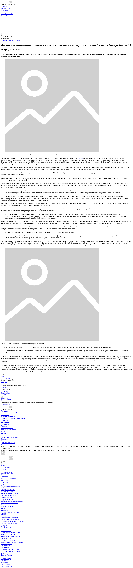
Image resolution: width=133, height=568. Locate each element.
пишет (80, 158)
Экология (4, 560)
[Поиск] (1, 463)
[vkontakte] (2, 27)
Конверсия (4, 510)
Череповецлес (6, 378)
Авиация (4, 426)
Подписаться (5, 404)
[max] (2, 22)
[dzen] (2, 30)
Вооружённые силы (8, 490)
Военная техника (7, 428)
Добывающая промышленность (12, 501)
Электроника (5, 564)
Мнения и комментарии (9, 518)
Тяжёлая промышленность (10, 40)
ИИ (2, 444)
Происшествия (6, 531)
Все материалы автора (9, 401)
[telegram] (2, 20)
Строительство (6, 546)
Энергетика (5, 439)
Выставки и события (8, 495)
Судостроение (6, 424)
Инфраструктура (7, 506)
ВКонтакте (5, 391)
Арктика (4, 484)
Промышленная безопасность (11, 533)
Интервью (4, 10)
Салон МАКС (6, 538)
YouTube (4, 395)
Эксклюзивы (5, 8)
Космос (3, 433)
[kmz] (11, 459)
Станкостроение (6, 544)
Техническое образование (10, 549)
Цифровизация (6, 559)
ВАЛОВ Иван (6, 399)
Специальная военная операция (12, 542)
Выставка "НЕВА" (7, 491)
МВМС (3, 514)
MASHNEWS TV (7, 14)
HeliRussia (4, 477)
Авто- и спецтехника (8, 430)
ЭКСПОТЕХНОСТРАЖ (9, 493)
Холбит (3, 376)
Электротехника (6, 566)
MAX (3, 384)
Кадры (3, 508)
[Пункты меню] (1, 34)
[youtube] (2, 25)
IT (1, 435)
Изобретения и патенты (9, 503)
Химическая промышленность (11, 557)
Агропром (4, 482)
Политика (4, 525)
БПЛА (3, 431)
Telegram (4, 382)
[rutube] (2, 32)
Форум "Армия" (6, 555)
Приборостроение (7, 527)
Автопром (4, 480)
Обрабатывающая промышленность (13, 521)
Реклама (4, 15)
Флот (2, 553)
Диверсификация (7, 499)
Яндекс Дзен (5, 393)
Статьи (3, 12)
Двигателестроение (8, 443)
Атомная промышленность (10, 486)
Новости (4, 6)
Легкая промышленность (10, 512)
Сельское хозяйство (8, 540)
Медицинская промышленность (12, 516)
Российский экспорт (8, 534)
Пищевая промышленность (10, 523)
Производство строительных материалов (15, 529)
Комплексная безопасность (10, 536)
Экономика (5, 441)
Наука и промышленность (10, 437)
